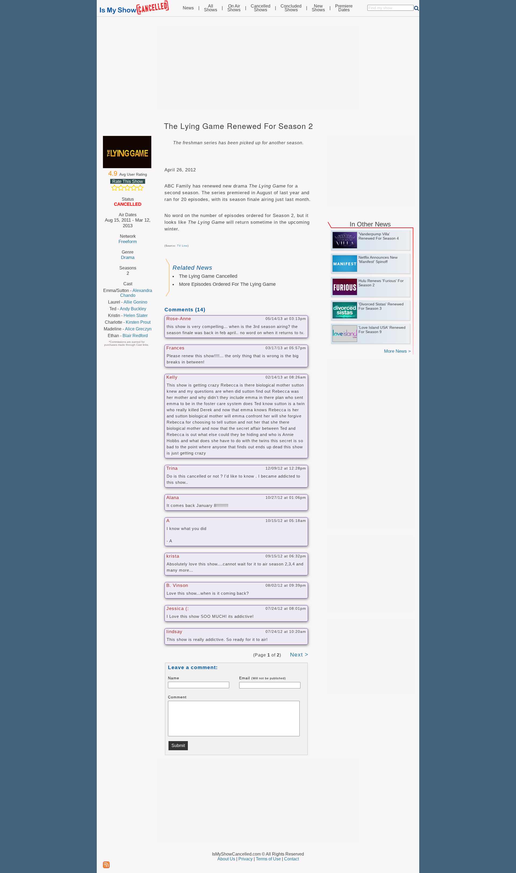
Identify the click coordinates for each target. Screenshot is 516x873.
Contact (291, 859)
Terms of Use (268, 859)
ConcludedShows (291, 8)
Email (262, 678)
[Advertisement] (258, 67)
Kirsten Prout (138, 322)
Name (173, 678)
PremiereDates (344, 8)
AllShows (210, 8)
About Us (226, 859)
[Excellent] (140, 188)
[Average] (127, 188)
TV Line (182, 245)
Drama (127, 257)
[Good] (134, 188)
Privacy (245, 859)
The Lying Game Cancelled (208, 276)
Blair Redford (135, 335)
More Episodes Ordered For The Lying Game (227, 284)
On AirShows (234, 8)
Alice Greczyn (138, 329)
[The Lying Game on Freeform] (127, 152)
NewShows (318, 8)
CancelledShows (260, 8)
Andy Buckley (133, 308)
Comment (177, 697)
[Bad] (114, 188)
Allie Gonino (135, 302)
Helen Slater (136, 315)
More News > (397, 351)
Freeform (128, 241)
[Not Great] (121, 188)
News (188, 8)
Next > (299, 654)
